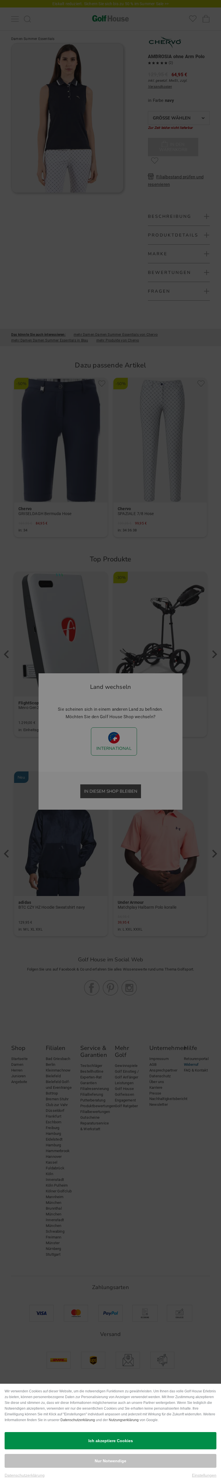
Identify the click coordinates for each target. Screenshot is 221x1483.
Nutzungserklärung (124, 1420)
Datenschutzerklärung (77, 1420)
